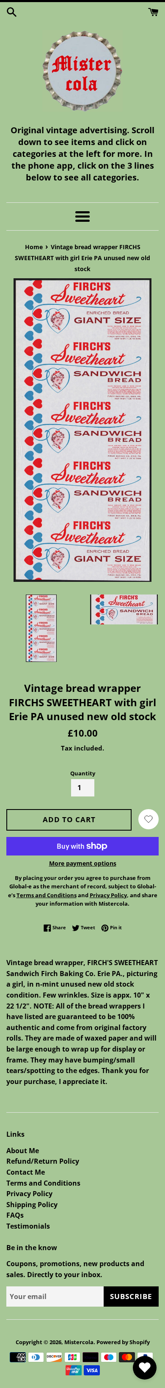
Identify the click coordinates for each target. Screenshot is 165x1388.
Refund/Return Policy (42, 1161)
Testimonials (28, 1226)
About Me (22, 1150)
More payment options (82, 863)
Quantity (82, 773)
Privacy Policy (29, 1193)
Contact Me (25, 1172)
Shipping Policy (32, 1204)
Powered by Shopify (123, 1342)
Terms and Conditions (43, 1183)
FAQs (15, 1215)
